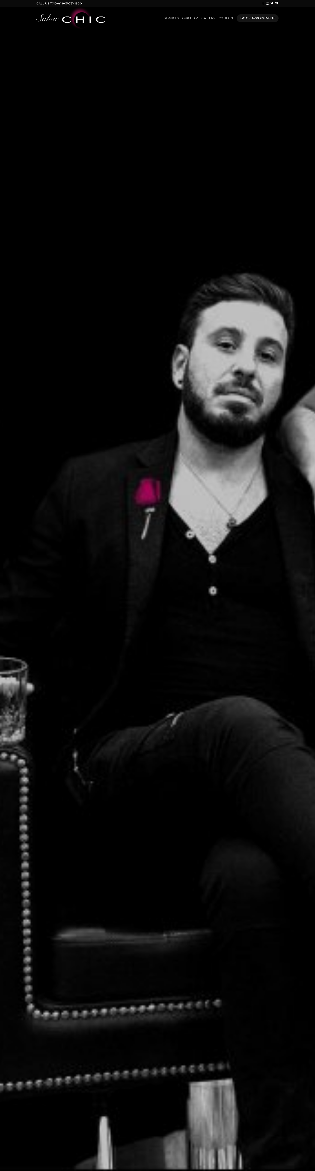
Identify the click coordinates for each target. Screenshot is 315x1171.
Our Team (190, 18)
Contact (226, 18)
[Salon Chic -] (73, 18)
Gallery (208, 18)
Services (171, 18)
